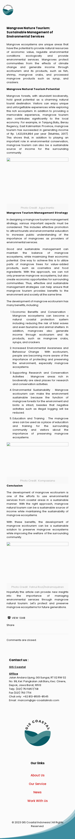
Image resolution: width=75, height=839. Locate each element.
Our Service (37, 784)
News (37, 792)
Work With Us (37, 801)
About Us (38, 775)
